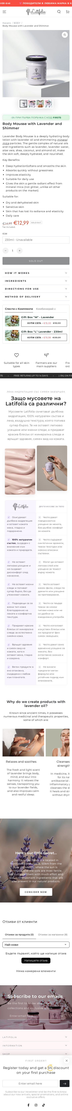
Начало (7, 23)
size (5, 233)
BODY (17, 23)
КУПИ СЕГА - (44, 323)
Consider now (36, 892)
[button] (59, 12)
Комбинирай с (46, 308)
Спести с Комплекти (19, 308)
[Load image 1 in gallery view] (23, 103)
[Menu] (4, 12)
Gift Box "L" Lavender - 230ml (41, 331)
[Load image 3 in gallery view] (40, 103)
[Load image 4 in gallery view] (48, 103)
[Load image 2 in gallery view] (31, 103)
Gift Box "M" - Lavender (37, 317)
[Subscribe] (62, 1016)
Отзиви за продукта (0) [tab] (19, 934)
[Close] (66, 1060)
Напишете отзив (36, 960)
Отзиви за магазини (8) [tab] (52, 934)
